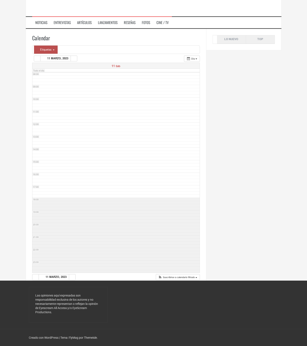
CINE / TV (162, 22)
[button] (177, 277)
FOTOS (146, 22)
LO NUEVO (231, 39)
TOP (260, 39)
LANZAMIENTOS (108, 22)
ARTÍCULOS (84, 22)
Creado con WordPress (44, 337)
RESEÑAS (130, 22)
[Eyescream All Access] (59, 8)
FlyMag (73, 337)
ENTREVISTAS (62, 22)
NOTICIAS (41, 22)
